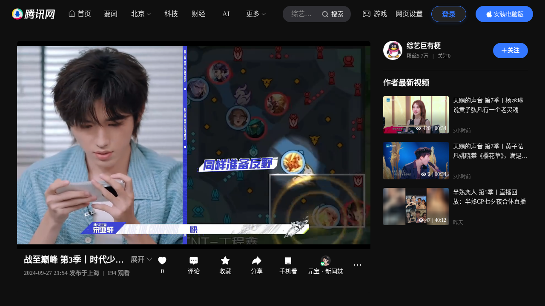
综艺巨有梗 (424, 45)
